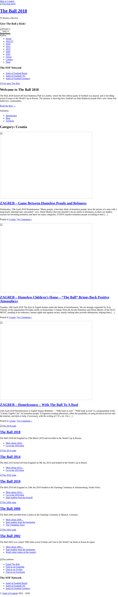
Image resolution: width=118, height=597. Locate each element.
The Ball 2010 (10, 481)
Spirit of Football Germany (18, 78)
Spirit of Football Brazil (16, 73)
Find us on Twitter (14, 569)
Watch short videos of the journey (21, 552)
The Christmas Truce (15, 525)
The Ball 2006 (10, 508)
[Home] (7, 4)
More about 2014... (14, 467)
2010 (8, 49)
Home (8, 38)
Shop (8, 62)
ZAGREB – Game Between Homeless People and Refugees (43, 203)
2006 (8, 51)
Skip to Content (7, 1)
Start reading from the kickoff (19, 497)
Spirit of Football (10, 593)
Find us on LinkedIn (15, 567)
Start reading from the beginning (20, 522)
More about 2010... (14, 492)
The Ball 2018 (13, 10)
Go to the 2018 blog (15, 445)
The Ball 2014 (10, 457)
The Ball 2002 (10, 536)
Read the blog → (8, 106)
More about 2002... (14, 547)
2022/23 (9, 41)
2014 (8, 46)
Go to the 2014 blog (15, 470)
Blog (8, 118)
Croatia (12, 219)
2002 (8, 54)
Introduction (11, 115)
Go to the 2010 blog (15, 495)
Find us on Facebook (15, 572)
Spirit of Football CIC (16, 76)
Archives (10, 121)
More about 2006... (14, 519)
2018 (8, 44)
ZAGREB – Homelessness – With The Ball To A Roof (39, 405)
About (9, 57)
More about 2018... (14, 443)
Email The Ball (13, 564)
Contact (9, 59)
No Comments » (24, 219)
